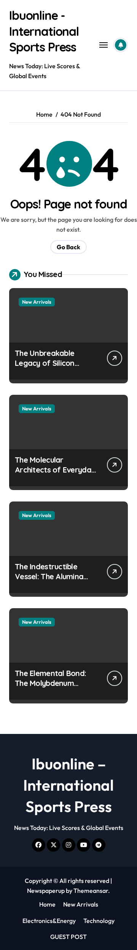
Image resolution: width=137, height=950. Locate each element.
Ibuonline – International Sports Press (68, 785)
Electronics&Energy (49, 920)
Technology (99, 920)
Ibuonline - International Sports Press (44, 31)
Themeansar (90, 890)
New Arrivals (36, 302)
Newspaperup (46, 890)
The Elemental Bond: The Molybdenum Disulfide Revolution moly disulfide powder (53, 688)
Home (47, 904)
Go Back (68, 247)
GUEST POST (68, 936)
